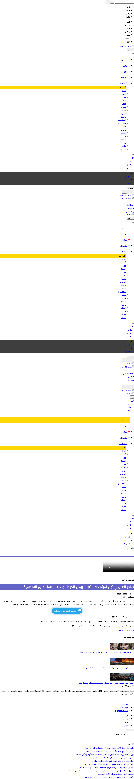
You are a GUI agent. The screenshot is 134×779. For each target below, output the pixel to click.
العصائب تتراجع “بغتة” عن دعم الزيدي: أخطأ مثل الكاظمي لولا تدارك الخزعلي (106, 767)
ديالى (123, 110)
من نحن (125, 704)
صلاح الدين (122, 123)
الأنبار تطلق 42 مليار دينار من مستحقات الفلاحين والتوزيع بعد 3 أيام (109, 777)
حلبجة (123, 149)
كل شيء (124, 60)
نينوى (124, 142)
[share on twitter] (130, 575)
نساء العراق (121, 630)
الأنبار (124, 90)
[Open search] (124, 192)
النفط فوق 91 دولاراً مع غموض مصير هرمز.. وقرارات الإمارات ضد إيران (109, 764)
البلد (126, 715)
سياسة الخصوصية (121, 710)
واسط (123, 146)
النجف (123, 139)
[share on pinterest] (120, 575)
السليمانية (122, 120)
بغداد (124, 103)
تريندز (125, 65)
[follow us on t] (125, 699)
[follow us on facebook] (132, 699)
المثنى (123, 133)
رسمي (125, 719)
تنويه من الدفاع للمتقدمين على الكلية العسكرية (116, 774)
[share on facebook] (132, 575)
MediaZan (130, 734)
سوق (125, 71)
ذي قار (123, 116)
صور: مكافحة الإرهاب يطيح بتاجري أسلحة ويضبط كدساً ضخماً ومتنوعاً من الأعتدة (105, 754)
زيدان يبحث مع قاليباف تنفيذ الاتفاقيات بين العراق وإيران (113, 761)
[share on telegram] (122, 575)
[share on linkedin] (127, 575)
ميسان (123, 136)
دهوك (123, 107)
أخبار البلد (123, 83)
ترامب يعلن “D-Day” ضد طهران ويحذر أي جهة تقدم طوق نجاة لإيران (109, 748)
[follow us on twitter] (130, 699)
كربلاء (124, 126)
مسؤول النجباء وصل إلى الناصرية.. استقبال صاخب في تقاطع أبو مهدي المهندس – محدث (101, 770)
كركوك (123, 129)
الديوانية (122, 113)
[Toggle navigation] (133, 53)
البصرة (123, 100)
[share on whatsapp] (125, 575)
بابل (124, 97)
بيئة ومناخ (123, 77)
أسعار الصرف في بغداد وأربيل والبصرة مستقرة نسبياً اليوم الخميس (109, 751)
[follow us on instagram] (127, 699)
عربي (128, 730)
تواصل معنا (124, 707)
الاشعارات (130, 188)
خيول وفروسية (129, 630)
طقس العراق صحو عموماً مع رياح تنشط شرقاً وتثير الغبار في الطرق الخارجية (106, 757)
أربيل (124, 94)
